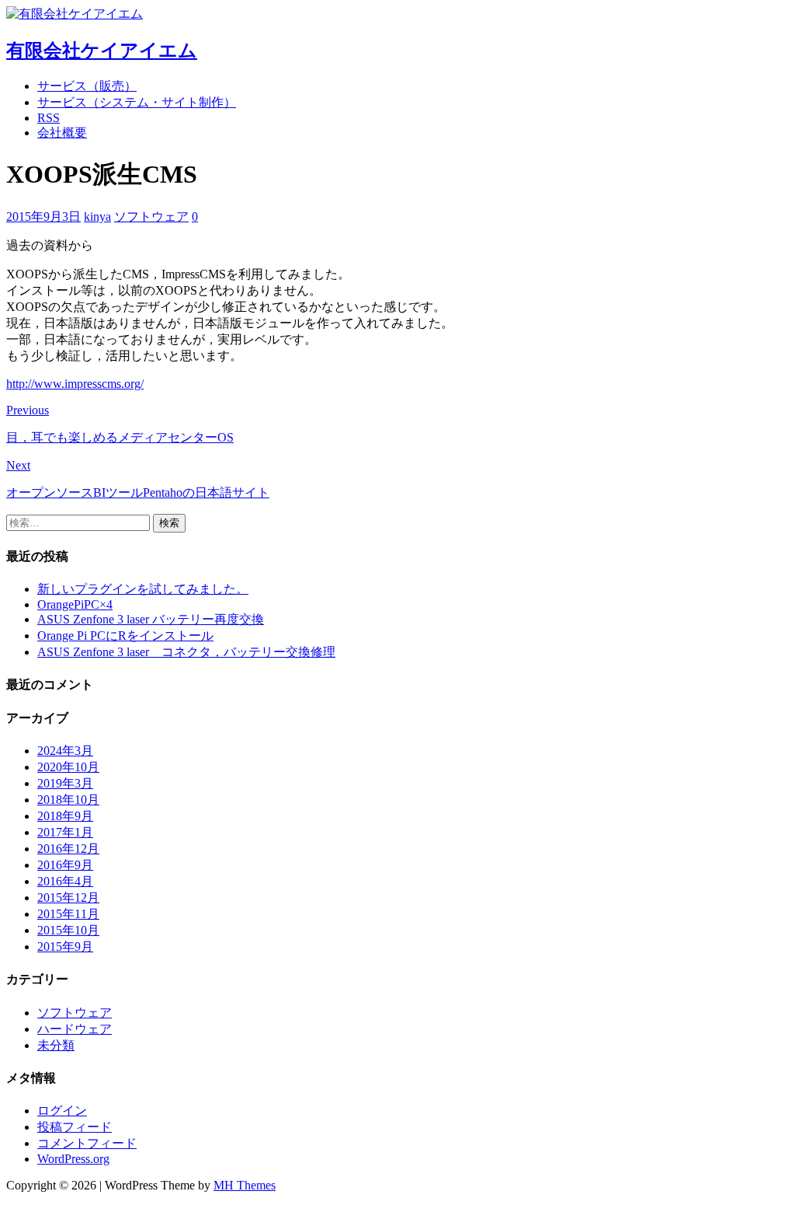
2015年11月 (68, 913)
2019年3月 (65, 783)
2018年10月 (68, 799)
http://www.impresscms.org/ (75, 383)
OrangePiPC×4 (75, 604)
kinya (97, 216)
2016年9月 (65, 864)
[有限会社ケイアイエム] (74, 13)
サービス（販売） (87, 86)
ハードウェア (74, 1029)
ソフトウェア (151, 216)
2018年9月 (65, 816)
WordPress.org (73, 1158)
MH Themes (245, 1185)
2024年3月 (65, 750)
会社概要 (62, 132)
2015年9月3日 (43, 216)
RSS (48, 117)
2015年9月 (65, 946)
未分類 (56, 1045)
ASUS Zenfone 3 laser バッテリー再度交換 (150, 619)
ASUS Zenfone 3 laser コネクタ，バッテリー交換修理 (186, 651)
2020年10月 (68, 767)
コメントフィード (87, 1143)
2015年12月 (68, 897)
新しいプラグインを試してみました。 (142, 589)
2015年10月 (68, 930)
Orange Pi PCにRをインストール (125, 635)
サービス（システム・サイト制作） (136, 102)
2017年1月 (65, 832)
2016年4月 (65, 881)
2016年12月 (68, 848)
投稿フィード (74, 1126)
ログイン (62, 1110)
